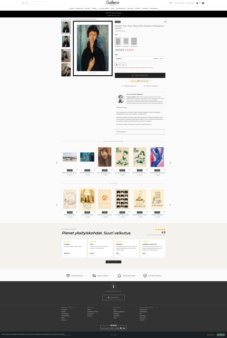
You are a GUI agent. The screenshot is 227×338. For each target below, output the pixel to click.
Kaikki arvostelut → (113, 262)
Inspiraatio (145, 8)
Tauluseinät (130, 8)
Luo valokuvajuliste (104, 8)
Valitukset (142, 320)
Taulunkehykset (65, 313)
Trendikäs (94, 8)
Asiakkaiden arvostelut (92, 311)
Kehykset (137, 8)
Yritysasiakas (143, 318)
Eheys (115, 318)
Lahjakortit (114, 297)
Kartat (112, 8)
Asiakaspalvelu (154, 8)
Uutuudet (87, 8)
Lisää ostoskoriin (141, 75)
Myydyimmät (79, 8)
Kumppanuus (90, 313)
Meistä (88, 309)
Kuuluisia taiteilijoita (120, 31)
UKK (141, 313)
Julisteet (71, 8)
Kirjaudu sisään (143, 309)
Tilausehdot (116, 313)
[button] (23, 3)
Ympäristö (89, 315)
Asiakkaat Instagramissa (119, 311)
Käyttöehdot (116, 315)
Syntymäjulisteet (120, 8)
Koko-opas (121, 64)
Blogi (115, 309)
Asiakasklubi (143, 315)
